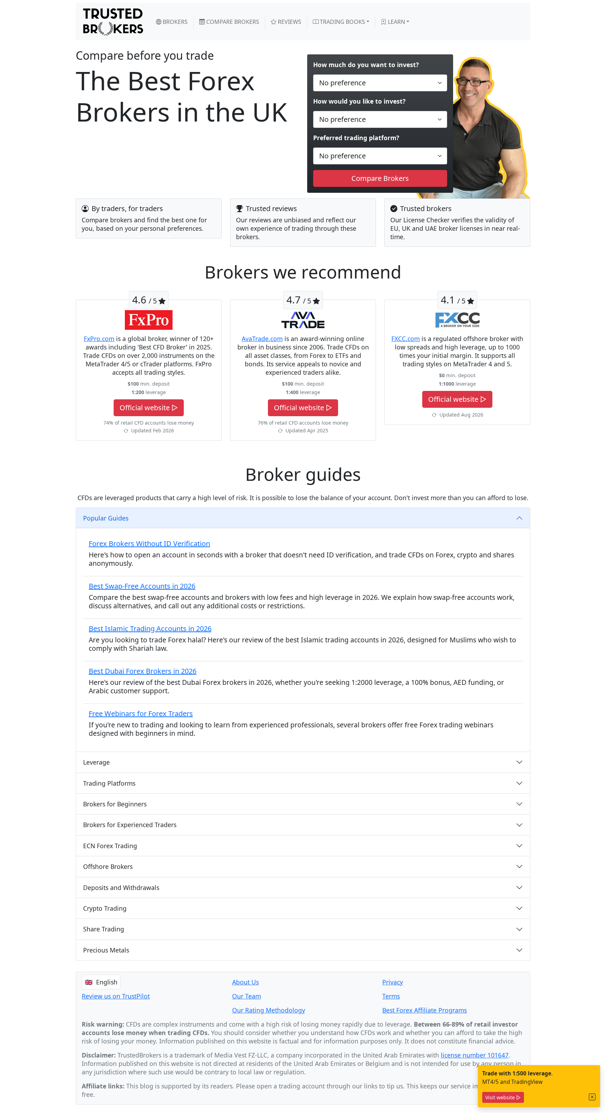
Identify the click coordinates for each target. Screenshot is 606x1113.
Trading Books (341, 22)
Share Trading (103, 929)
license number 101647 (475, 1055)
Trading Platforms (109, 783)
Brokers (174, 22)
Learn (395, 22)
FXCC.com (405, 338)
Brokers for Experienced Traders (129, 824)
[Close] (592, 1097)
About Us (245, 982)
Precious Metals (106, 950)
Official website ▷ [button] (149, 407)
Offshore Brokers (108, 866)
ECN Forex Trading (110, 846)
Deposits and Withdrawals (121, 887)
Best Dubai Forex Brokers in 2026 (142, 671)
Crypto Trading (105, 908)
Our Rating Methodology (268, 1010)
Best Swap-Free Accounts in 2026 (142, 586)
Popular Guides (105, 518)
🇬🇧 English (101, 982)
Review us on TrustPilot (116, 996)
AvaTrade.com (262, 338)
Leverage (96, 762)
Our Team (246, 996)
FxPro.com (99, 338)
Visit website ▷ (503, 1097)
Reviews (288, 22)
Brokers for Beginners (115, 804)
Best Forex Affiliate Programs (424, 1010)
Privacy (392, 982)
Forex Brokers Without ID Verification (149, 543)
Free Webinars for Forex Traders (141, 713)
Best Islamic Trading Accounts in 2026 (150, 628)
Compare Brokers (232, 22)
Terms (391, 996)
